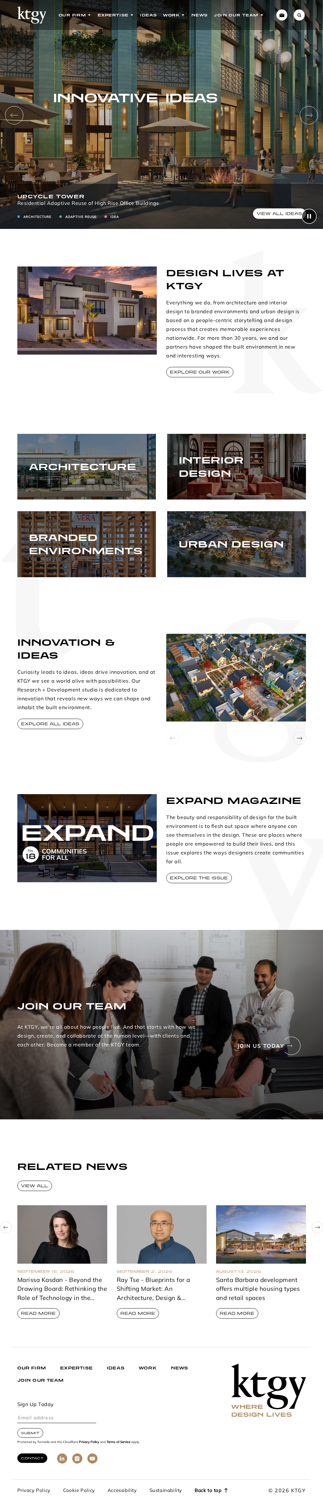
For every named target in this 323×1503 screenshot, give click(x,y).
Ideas (148, 15)
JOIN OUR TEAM (40, 1380)
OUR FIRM (31, 1368)
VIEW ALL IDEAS (279, 213)
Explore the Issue (199, 878)
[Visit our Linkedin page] (62, 1458)
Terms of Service (118, 1442)
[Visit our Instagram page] (77, 1458)
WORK (148, 1368)
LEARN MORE (42, 486)
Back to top (208, 1490)
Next (309, 115)
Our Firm (72, 15)
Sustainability (166, 1490)
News (199, 15)
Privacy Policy (89, 1442)
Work (171, 15)
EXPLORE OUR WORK (200, 372)
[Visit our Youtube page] (92, 1458)
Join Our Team (236, 15)
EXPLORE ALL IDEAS (50, 724)
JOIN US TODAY (261, 1046)
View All (34, 1185)
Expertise (113, 15)
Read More (38, 1313)
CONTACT (32, 1458)
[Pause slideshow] (309, 216)
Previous (14, 115)
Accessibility (122, 1490)
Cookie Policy (79, 1490)
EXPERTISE (76, 1368)
